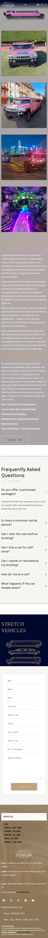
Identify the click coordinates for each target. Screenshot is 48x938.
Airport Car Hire (12, 831)
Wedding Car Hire (12, 835)
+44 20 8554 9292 (23, 892)
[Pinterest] (25, 900)
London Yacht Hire (13, 828)
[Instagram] (42, 4)
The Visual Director (24, 932)
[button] (26, 5)
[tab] (24, 492)
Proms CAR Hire (11, 838)
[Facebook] (38, 4)
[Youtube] (32, 900)
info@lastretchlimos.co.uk (11, 907)
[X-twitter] (45, 4)
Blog (6, 824)
